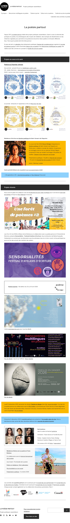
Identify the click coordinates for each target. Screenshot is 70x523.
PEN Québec (32, 406)
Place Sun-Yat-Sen (36, 104)
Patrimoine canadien (59, 485)
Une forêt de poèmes (24, 175)
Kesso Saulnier (29, 359)
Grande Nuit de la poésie (44, 160)
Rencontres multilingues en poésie (51, 46)
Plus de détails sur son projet (15, 468)
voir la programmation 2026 (34, 170)
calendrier (18, 44)
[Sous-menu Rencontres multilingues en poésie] (28, 13)
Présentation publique (13, 472)
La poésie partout (16, 34)
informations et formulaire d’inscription (29, 70)
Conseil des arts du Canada (43, 485)
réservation (57, 443)
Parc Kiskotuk (35, 175)
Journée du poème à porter (46, 421)
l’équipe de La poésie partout (45, 44)
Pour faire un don (31, 516)
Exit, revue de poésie (51, 404)
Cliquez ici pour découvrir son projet (44, 154)
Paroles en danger (36, 404)
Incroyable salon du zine (49, 419)
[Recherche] (67, 510)
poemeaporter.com (13, 329)
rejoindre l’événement (31, 72)
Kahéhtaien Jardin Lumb (29, 68)
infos (51, 443)
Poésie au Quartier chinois (13, 65)
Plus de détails (8, 359)
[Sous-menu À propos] (7, 13)
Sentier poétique (24, 138)
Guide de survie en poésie (35, 48)
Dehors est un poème (32, 46)
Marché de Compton (56, 158)
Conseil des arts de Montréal (45, 483)
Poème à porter (13, 286)
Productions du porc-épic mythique (39, 192)
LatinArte (54, 431)
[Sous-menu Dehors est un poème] (53, 13)
